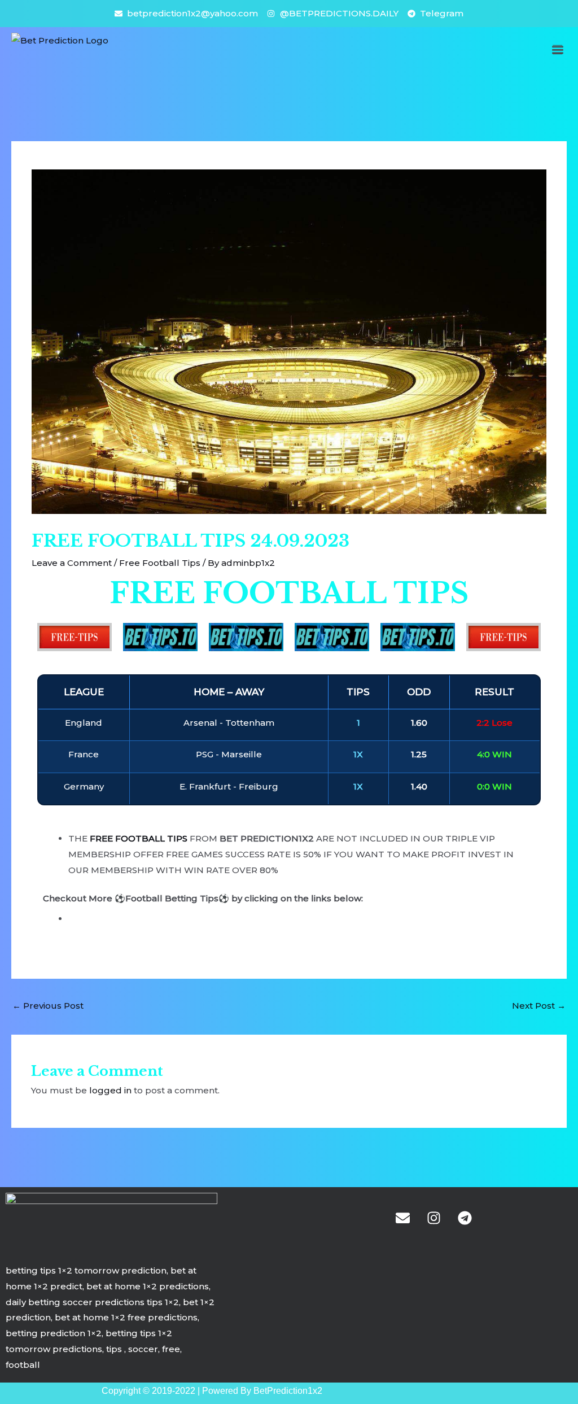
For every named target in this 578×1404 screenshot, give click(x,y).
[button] (557, 49)
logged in (110, 1090)
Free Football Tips (159, 562)
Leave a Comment (72, 562)
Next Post (539, 1005)
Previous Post (48, 1005)
